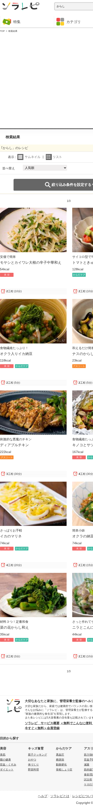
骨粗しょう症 (64, 769)
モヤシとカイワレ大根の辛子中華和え (30, 262)
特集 (17, 22)
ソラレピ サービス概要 (42, 723)
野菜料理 (33, 769)
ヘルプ (42, 796)
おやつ (32, 759)
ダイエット (7, 769)
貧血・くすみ (8, 764)
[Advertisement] (46, 80)
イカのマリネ (11, 536)
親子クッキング (37, 754)
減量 (86, 764)
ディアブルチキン (14, 445)
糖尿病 (60, 759)
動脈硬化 (61, 764)
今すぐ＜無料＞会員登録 (42, 728)
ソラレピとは (59, 796)
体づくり (33, 764)
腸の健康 (5, 759)
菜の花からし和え (14, 627)
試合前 (88, 779)
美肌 (2, 754)
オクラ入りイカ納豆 (16, 354)
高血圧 (60, 754)
